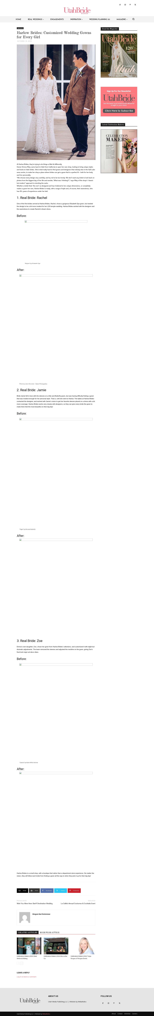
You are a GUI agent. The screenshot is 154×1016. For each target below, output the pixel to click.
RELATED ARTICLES (27, 933)
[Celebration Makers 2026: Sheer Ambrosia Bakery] (29, 945)
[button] (133, 19)
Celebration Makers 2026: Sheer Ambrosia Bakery (27, 957)
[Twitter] (135, 5)
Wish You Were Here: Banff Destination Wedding (35, 904)
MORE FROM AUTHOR (49, 933)
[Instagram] (125, 5)
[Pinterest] (130, 5)
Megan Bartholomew (41, 914)
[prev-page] (18, 963)
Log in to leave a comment (26, 977)
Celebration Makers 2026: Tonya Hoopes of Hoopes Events (81, 957)
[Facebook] (120, 5)
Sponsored (20, 28)
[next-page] (21, 963)
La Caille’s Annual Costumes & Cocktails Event (78, 904)
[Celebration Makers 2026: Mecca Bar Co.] (56, 945)
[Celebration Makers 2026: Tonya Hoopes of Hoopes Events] (83, 945)
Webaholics (82, 1002)
